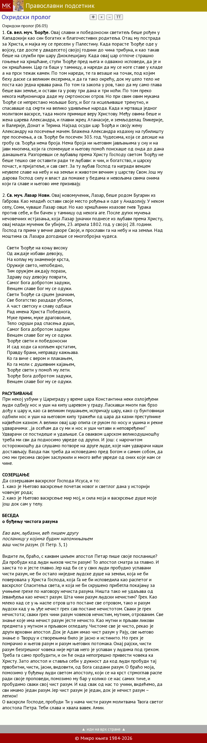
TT (118, 17)
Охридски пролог (26, 17)
